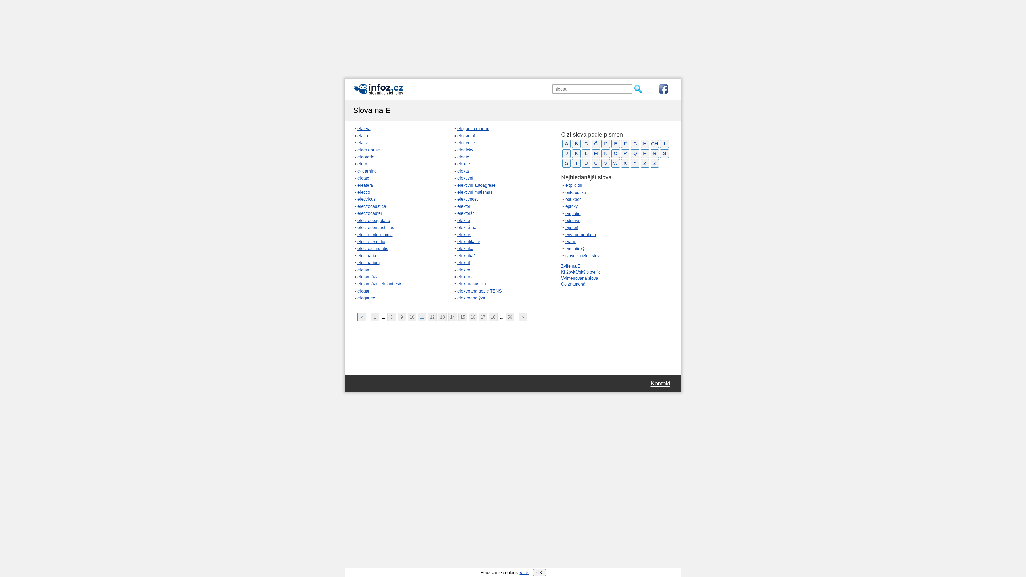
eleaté (363, 178)
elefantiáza (367, 277)
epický (571, 206)
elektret (464, 234)
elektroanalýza (471, 298)
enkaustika (575, 192)
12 (432, 317)
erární (570, 241)
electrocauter (369, 213)
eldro (362, 164)
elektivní (465, 178)
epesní (571, 227)
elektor (463, 206)
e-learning (367, 171)
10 (412, 317)
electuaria (366, 256)
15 (462, 317)
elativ (362, 143)
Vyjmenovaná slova (579, 278)
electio (363, 192)
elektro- (464, 277)
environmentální (580, 234)
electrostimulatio (372, 248)
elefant (363, 270)
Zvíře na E (571, 266)
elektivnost (467, 199)
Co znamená (573, 284)
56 (509, 317)
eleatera (365, 185)
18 (493, 317)
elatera (364, 128)
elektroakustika (471, 284)
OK (539, 572)
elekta (463, 171)
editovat (572, 220)
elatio (362, 136)
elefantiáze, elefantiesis (379, 284)
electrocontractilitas (375, 227)
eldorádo (365, 157)
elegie (463, 157)
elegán (364, 291)
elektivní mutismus (474, 192)
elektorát (465, 213)
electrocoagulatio (373, 220)
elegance (366, 298)
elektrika (465, 248)
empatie (573, 213)
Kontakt (660, 384)
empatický (575, 249)
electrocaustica (371, 206)
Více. (524, 572)
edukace (573, 199)
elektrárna (466, 227)
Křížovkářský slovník (580, 272)
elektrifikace (468, 241)
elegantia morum (473, 128)
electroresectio (371, 241)
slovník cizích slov (582, 256)
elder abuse (368, 150)
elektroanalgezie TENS (479, 291)
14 (452, 317)
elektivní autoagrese (476, 185)
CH (654, 143)
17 (483, 317)
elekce (463, 164)
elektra (463, 220)
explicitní (573, 185)
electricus (366, 199)
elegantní (466, 136)
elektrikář (466, 256)
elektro (463, 270)
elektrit (463, 262)
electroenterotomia (375, 234)
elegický (465, 150)
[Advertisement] (513, 37)
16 (473, 317)
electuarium (368, 262)
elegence (466, 143)
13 (442, 317)
